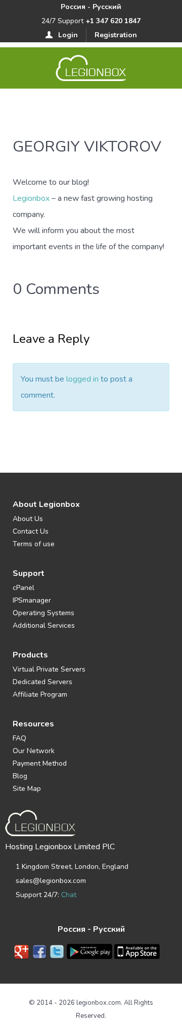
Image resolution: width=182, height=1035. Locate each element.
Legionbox (31, 198)
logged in (82, 379)
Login (68, 35)
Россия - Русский (91, 7)
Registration (116, 35)
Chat (68, 895)
